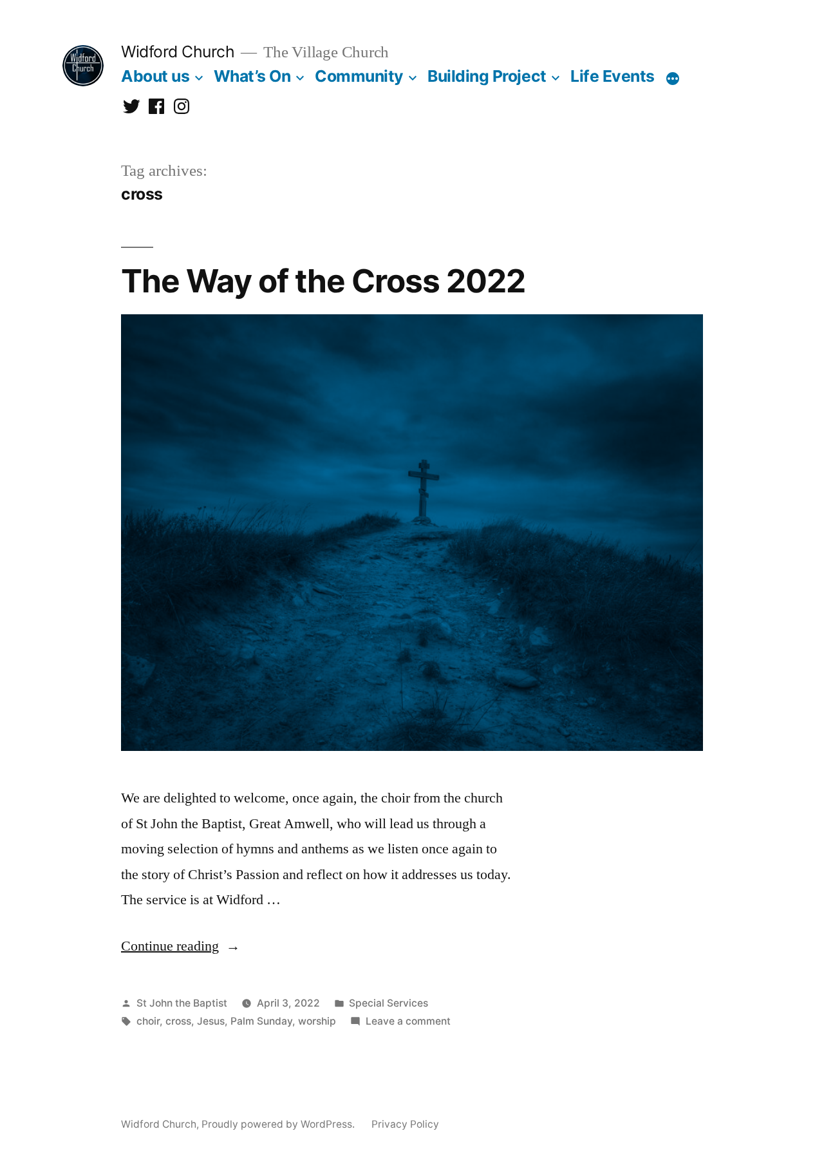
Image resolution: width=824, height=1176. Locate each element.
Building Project (486, 76)
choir (148, 1021)
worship (317, 1021)
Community (359, 76)
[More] (672, 78)
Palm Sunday (261, 1021)
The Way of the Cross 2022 (323, 280)
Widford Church (177, 51)
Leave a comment (408, 1021)
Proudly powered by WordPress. (279, 1124)
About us (155, 76)
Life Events (612, 76)
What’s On (252, 76)
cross (178, 1021)
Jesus (211, 1021)
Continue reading (180, 946)
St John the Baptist (181, 1003)
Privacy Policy (405, 1124)
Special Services (388, 1003)
